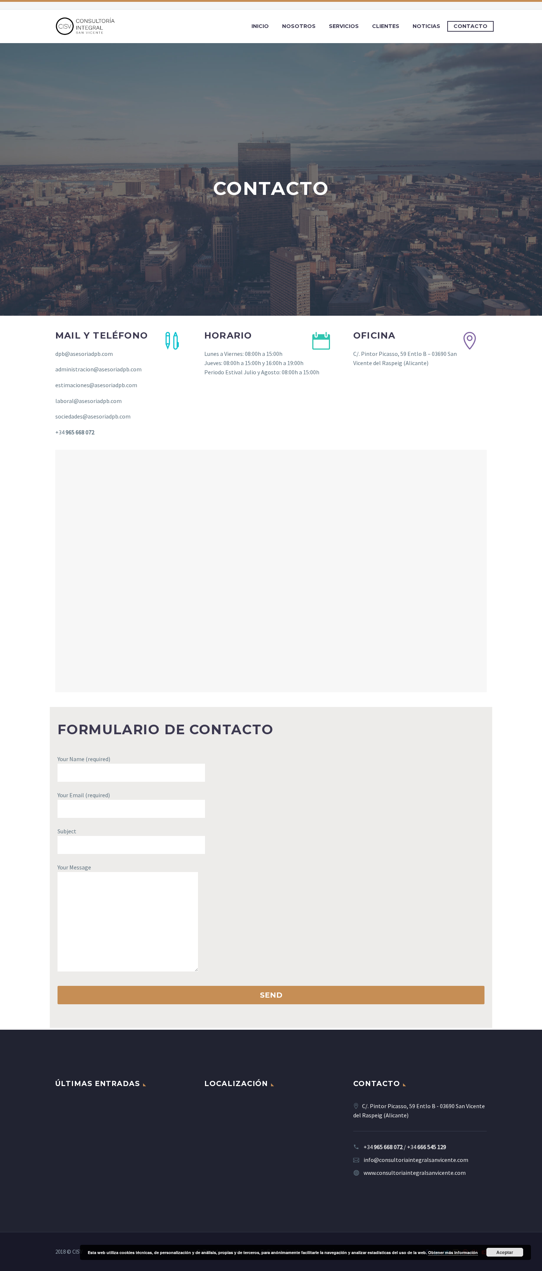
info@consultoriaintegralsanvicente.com (416, 1159)
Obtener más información (453, 1252)
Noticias (426, 26)
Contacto (470, 26)
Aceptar (504, 1252)
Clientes (385, 26)
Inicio (260, 26)
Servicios (344, 26)
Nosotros (299, 26)
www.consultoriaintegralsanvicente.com (415, 1172)
